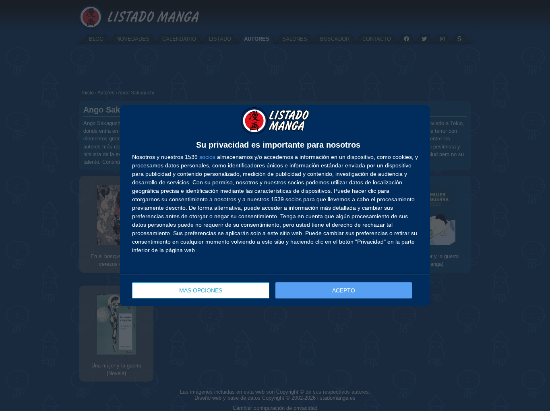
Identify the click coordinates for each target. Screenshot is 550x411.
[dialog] (275, 205)
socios (207, 157)
